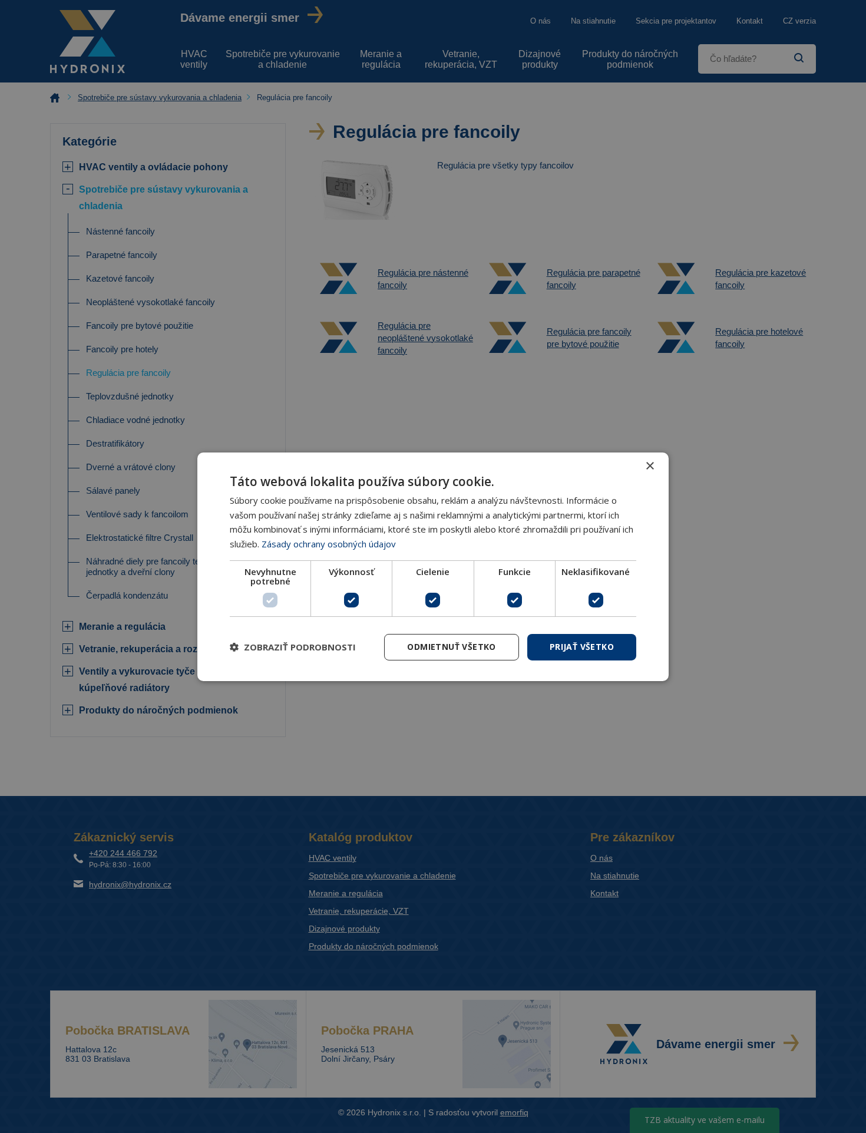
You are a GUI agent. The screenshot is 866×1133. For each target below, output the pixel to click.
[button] (293, 646)
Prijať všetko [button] (582, 646)
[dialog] (433, 566)
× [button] (649, 465)
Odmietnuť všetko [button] (451, 646)
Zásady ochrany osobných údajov (329, 544)
